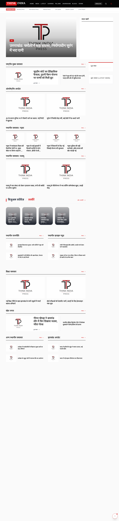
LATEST (43, 3)
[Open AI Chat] (115, 516)
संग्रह (82, 64)
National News (47, 9)
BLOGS (74, 3)
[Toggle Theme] (111, 3)
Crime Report (81, 9)
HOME (32, 3)
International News (34, 9)
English (98, 3)
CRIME (81, 3)
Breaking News (21, 9)
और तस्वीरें (80, 200)
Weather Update (70, 9)
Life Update (58, 9)
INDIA (37, 3)
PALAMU (58, 3)
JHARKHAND (66, 3)
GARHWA (51, 3)
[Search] (106, 3)
